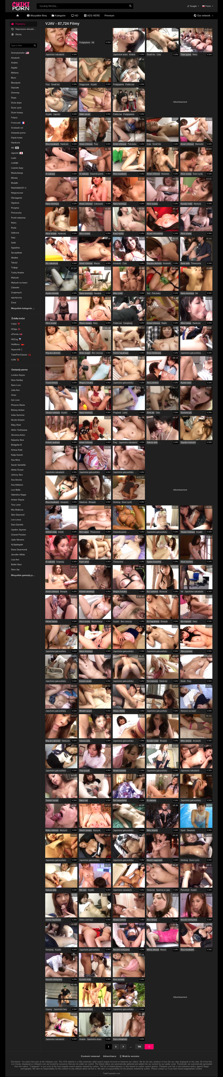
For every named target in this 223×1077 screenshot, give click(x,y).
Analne (14, 62)
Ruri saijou (84, 532)
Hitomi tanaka (85, 323)
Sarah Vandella (18, 465)
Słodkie (14, 257)
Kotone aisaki (85, 681)
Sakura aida (152, 442)
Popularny (20, 24)
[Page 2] (149, 1046)
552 (139, 1047)
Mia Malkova (17, 509)
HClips (14, 329)
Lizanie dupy (17, 168)
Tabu (158, 412)
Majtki (164, 323)
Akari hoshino (187, 562)
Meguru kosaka (86, 383)
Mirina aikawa (153, 950)
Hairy (95, 323)
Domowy (15, 92)
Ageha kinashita (154, 562)
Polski (208, 6)
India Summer (18, 415)
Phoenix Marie (18, 405)
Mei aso (82, 890)
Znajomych (16, 292)
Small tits (151, 54)
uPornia (15, 334)
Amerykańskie (18, 53)
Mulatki (14, 183)
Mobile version (130, 1056)
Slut (148, 293)
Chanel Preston (18, 534)
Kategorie (60, 15)
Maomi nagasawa (154, 860)
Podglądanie (84, 42)
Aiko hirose (152, 920)
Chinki (61, 532)
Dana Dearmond (19, 549)
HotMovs (15, 344)
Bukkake (165, 174)
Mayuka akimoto (154, 263)
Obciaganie (16, 198)
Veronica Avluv (18, 435)
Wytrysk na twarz (19, 282)
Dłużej (18, 34)
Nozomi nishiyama (189, 920)
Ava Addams (17, 485)
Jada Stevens (17, 539)
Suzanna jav (186, 412)
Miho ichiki (118, 293)
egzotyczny (16, 297)
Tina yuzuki (84, 770)
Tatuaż (14, 262)
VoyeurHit (15, 349)
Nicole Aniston (18, 420)
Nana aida (185, 263)
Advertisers (109, 1056)
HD (76, 15)
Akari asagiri (84, 353)
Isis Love (15, 400)
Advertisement (180, 102)
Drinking (116, 502)
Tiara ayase (186, 54)
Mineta (14, 178)
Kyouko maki (186, 204)
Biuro (13, 77)
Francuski (15, 122)
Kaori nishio (118, 233)
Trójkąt (14, 267)
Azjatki (14, 67)
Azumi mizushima (155, 233)
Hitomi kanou (51, 621)
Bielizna (15, 72)
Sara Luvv (16, 385)
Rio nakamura (52, 263)
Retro (13, 222)
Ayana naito (186, 383)
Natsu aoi (83, 800)
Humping (49, 950)
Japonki (15, 153)
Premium (109, 15)
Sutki (13, 242)
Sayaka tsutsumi (188, 442)
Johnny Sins (17, 475)
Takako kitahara (53, 412)
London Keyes (18, 375)
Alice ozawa (186, 174)
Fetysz (14, 117)
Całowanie (98, 204)
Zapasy (49, 1009)
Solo (13, 237)
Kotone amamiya (86, 591)
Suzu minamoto (120, 1039)
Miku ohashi (186, 741)
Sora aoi (150, 412)
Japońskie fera (60, 1009)
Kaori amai (84, 562)
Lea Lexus (16, 519)
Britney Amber (18, 410)
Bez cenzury (97, 353)
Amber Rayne (17, 499)
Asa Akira (15, 460)
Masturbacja (17, 173)
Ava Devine (16, 480)
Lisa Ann (15, 559)
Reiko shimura (52, 830)
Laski (13, 158)
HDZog (14, 339)
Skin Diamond (17, 514)
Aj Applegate (17, 544)
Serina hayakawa (120, 353)
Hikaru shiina (119, 711)
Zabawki (15, 287)
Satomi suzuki (52, 800)
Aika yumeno (152, 383)
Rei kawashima (120, 800)
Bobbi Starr (16, 564)
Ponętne (15, 208)
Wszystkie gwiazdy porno (24, 575)
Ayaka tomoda (52, 293)
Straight (193, 6)
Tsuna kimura (51, 383)
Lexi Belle (15, 490)
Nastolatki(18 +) (18, 188)
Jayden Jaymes (18, 529)
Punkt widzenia (18, 217)
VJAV (13, 359)
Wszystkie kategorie (21, 308)
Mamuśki (199, 144)
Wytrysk (15, 277)
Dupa (13, 97)
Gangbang (127, 323)
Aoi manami (186, 621)
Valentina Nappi (18, 494)
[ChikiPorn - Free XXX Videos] (21, 5)
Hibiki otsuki (84, 114)
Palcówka (132, 144)
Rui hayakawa (153, 621)
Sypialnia (15, 247)
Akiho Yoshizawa (19, 430)
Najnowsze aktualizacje (26, 29)
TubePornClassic (19, 354)
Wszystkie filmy (38, 15)
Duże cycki (16, 107)
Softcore (15, 233)
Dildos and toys (86, 920)
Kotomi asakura (52, 442)
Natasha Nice (17, 440)
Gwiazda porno (18, 132)
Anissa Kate (16, 450)
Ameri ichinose (85, 144)
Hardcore (15, 142)
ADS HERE (93, 15)
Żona (13, 302)
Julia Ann (15, 390)
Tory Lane (16, 504)
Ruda (13, 227)
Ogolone (15, 203)
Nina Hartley (17, 380)
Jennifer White (18, 554)
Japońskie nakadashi (55, 54)
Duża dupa (16, 102)
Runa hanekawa (154, 353)
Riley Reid (16, 425)
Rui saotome (152, 591)
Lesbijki (14, 163)
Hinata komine (119, 770)
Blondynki (15, 82)
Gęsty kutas (16, 137)
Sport (183, 830)
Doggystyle (84, 84)
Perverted (185, 890)
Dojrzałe (15, 87)
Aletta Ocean (17, 469)
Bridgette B (16, 445)
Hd (12, 148)
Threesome (196, 263)
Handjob (97, 293)
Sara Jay (15, 569)
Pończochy (16, 212)
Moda (183, 681)
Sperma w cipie (163, 890)
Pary (48, 84)
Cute (159, 54)
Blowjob (92, 502)
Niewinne (191, 830)
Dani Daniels (17, 524)
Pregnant (117, 412)
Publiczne (129, 84)
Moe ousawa (118, 979)
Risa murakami (52, 144)
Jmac (13, 395)
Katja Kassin (17, 455)
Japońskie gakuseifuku (191, 353)
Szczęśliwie (16, 252)
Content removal (90, 1056)
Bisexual (163, 591)
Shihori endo (51, 532)
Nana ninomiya (52, 204)
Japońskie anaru (120, 54)
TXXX (14, 324)
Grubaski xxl (17, 127)
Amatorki (15, 58)
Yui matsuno (152, 681)
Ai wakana (50, 174)
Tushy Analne (17, 272)
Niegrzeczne (17, 193)
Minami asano (85, 711)
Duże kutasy (17, 112)
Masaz (97, 263)
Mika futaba (186, 323)
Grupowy (60, 562)
